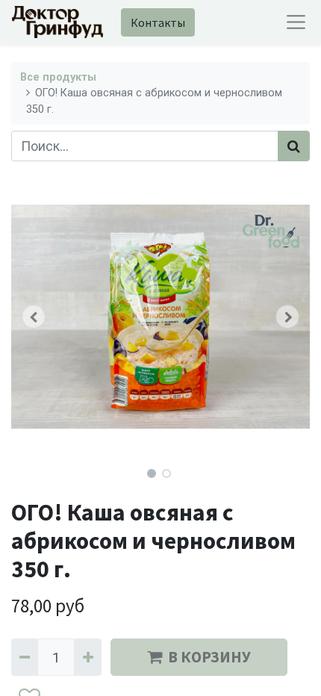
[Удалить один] (24, 656)
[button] (33, 316)
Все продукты (58, 77)
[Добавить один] (87, 656)
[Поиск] (294, 146)
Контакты (158, 22)
